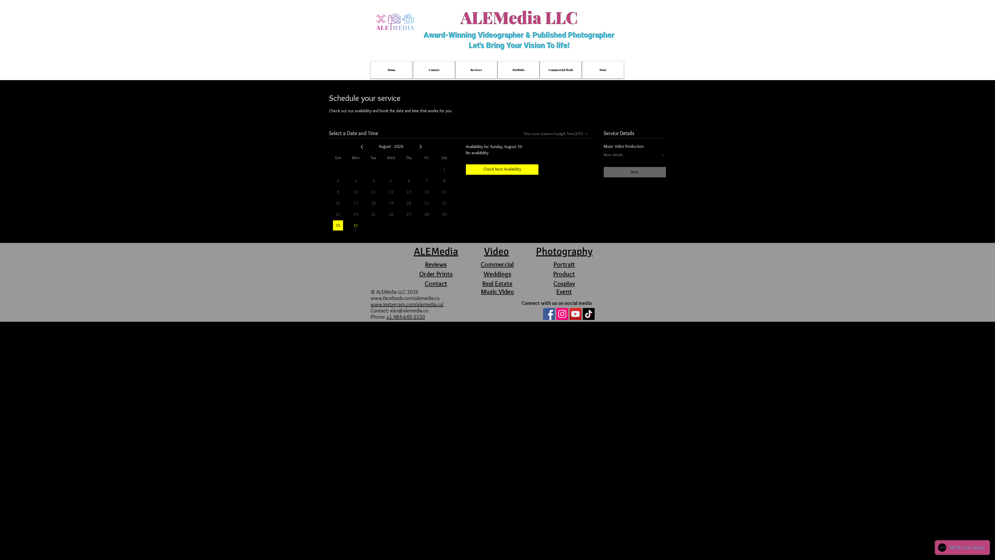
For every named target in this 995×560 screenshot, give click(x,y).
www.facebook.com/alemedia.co (406, 298)
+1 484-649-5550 (405, 317)
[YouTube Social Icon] (575, 314)
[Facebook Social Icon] (549, 314)
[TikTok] (589, 314)
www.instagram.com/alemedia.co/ (407, 304)
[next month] (420, 147)
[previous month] (362, 147)
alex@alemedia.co (409, 310)
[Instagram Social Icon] (562, 314)
